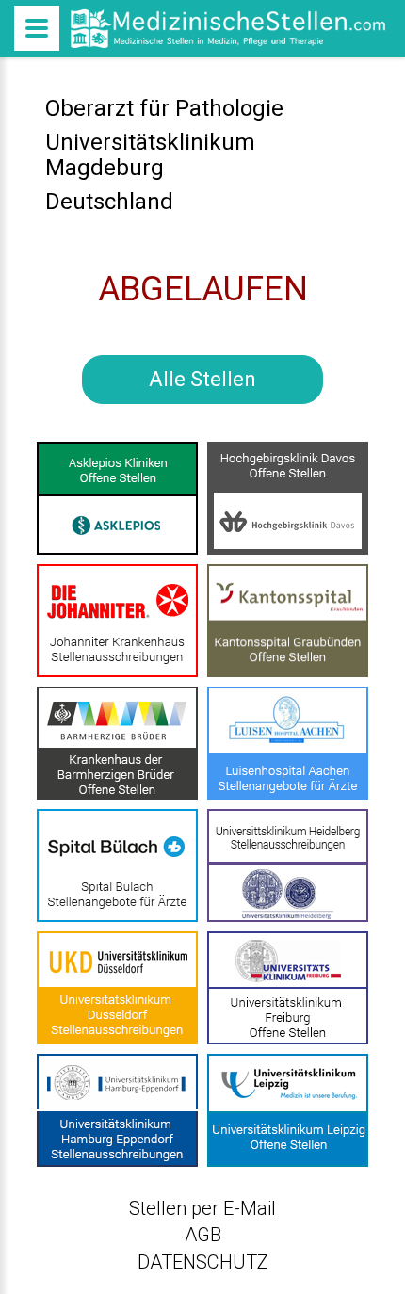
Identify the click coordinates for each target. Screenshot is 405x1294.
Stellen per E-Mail (202, 1208)
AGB (203, 1234)
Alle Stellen (202, 379)
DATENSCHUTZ (203, 1262)
